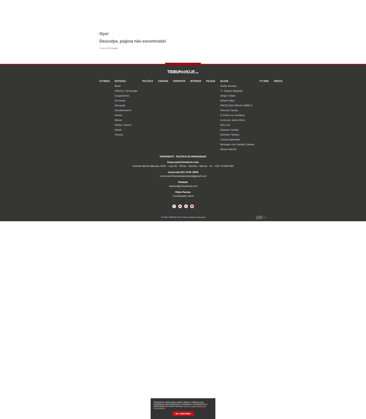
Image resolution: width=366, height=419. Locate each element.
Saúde (118, 129)
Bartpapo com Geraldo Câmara (237, 144)
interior (195, 81)
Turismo (119, 134)
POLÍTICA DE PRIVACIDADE (191, 156)
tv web (264, 81)
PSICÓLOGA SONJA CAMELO (236, 105)
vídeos (278, 81)
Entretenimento (123, 110)
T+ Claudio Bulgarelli (231, 90)
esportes (179, 81)
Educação (120, 105)
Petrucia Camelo (229, 110)
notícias (120, 81)
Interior (118, 115)
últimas (104, 81)
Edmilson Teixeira (229, 134)
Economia (120, 100)
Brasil (118, 85)
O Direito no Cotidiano (232, 115)
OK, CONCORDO (183, 413)
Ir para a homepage (108, 48)
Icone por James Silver (232, 120)
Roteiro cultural (123, 124)
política (147, 81)
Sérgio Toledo (227, 95)
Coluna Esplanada (230, 139)
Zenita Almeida (228, 85)
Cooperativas (122, 95)
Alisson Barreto (228, 149)
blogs (224, 81)
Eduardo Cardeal (229, 129)
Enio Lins (225, 124)
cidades (163, 81)
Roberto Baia (227, 100)
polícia (210, 81)
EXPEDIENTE (167, 156)
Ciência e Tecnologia (126, 90)
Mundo (118, 120)
